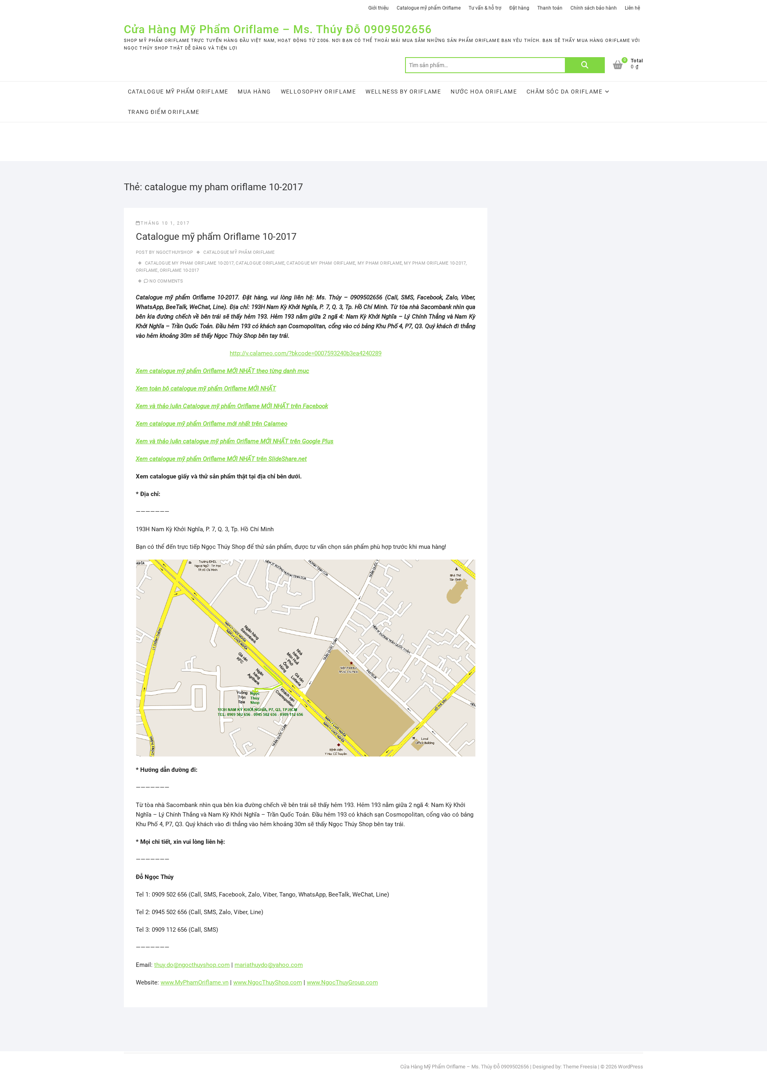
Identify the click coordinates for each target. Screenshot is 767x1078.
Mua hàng (254, 91)
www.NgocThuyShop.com (267, 982)
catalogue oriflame (260, 263)
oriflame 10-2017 (179, 270)
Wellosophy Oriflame (318, 91)
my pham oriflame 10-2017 (435, 263)
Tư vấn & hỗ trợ (485, 8)
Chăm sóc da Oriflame (564, 91)
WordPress (630, 1067)
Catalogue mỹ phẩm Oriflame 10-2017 (216, 236)
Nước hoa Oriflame (484, 91)
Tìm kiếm (585, 65)
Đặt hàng (519, 8)
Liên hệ (632, 8)
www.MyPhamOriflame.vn (195, 982)
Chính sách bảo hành (593, 8)
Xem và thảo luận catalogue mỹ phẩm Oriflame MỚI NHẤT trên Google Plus (235, 441)
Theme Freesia (580, 1067)
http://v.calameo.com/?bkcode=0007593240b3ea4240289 (306, 353)
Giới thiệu (378, 8)
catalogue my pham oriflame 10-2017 (189, 263)
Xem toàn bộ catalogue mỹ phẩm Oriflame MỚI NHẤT (206, 388)
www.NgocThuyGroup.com (342, 982)
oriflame (147, 270)
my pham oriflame (380, 263)
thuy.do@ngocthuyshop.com (192, 964)
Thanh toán (549, 8)
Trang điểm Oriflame (164, 112)
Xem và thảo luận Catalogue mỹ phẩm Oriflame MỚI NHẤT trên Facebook (232, 406)
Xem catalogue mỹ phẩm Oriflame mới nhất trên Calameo (211, 423)
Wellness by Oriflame (403, 91)
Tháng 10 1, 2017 (165, 223)
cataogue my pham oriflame (320, 263)
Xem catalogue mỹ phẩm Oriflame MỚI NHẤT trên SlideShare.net (221, 458)
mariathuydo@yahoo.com (268, 964)
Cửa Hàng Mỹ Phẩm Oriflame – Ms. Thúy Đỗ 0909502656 (278, 29)
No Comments (166, 281)
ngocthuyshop (174, 252)
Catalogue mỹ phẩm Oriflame (429, 8)
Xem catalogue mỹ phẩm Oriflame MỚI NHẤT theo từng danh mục (222, 371)
